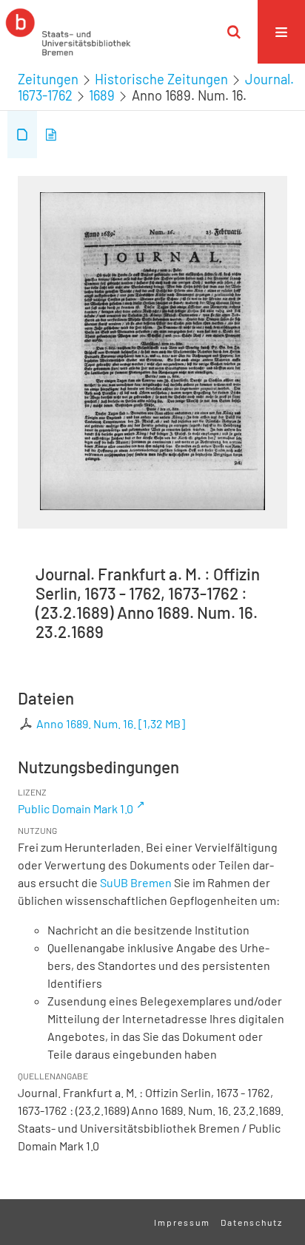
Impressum (182, 1222)
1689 (102, 95)
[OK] (234, 32)
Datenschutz (252, 1222)
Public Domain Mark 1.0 (75, 808)
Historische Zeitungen (161, 79)
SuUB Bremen (136, 882)
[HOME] (68, 31)
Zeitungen (48, 79)
